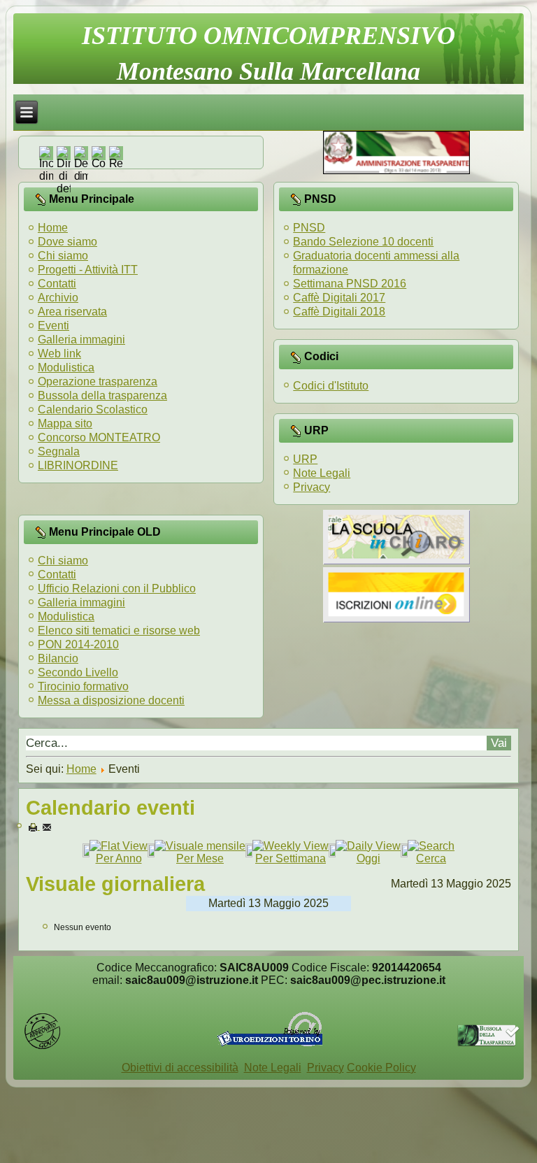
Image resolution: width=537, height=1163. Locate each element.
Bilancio (58, 658)
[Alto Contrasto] (99, 163)
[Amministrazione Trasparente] (396, 170)
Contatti (57, 284)
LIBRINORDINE (78, 465)
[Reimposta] (116, 163)
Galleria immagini (81, 339)
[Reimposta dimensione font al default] (64, 188)
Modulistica (66, 367)
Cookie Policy (381, 1067)
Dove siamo (67, 242)
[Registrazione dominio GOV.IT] (42, 1047)
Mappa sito (65, 423)
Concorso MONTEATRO (99, 437)
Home (53, 228)
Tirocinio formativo (83, 686)
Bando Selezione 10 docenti (363, 242)
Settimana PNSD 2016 (349, 284)
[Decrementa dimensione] (81, 176)
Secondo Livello (78, 672)
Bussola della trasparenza (102, 395)
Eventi (53, 325)
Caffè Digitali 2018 (339, 311)
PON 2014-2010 (78, 644)
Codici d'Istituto (330, 386)
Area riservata (72, 311)
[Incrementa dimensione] (46, 176)
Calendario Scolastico (93, 409)
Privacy (311, 487)
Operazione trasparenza (97, 381)
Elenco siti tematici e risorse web (119, 630)
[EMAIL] (47, 827)
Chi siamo (63, 256)
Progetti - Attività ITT (88, 270)
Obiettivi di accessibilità (180, 1067)
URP (305, 459)
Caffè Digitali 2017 (339, 298)
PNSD (309, 228)
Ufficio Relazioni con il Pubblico (117, 588)
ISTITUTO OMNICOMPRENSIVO (268, 36)
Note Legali (321, 473)
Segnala (59, 451)
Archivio (58, 298)
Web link (59, 353)
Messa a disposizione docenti (111, 700)
